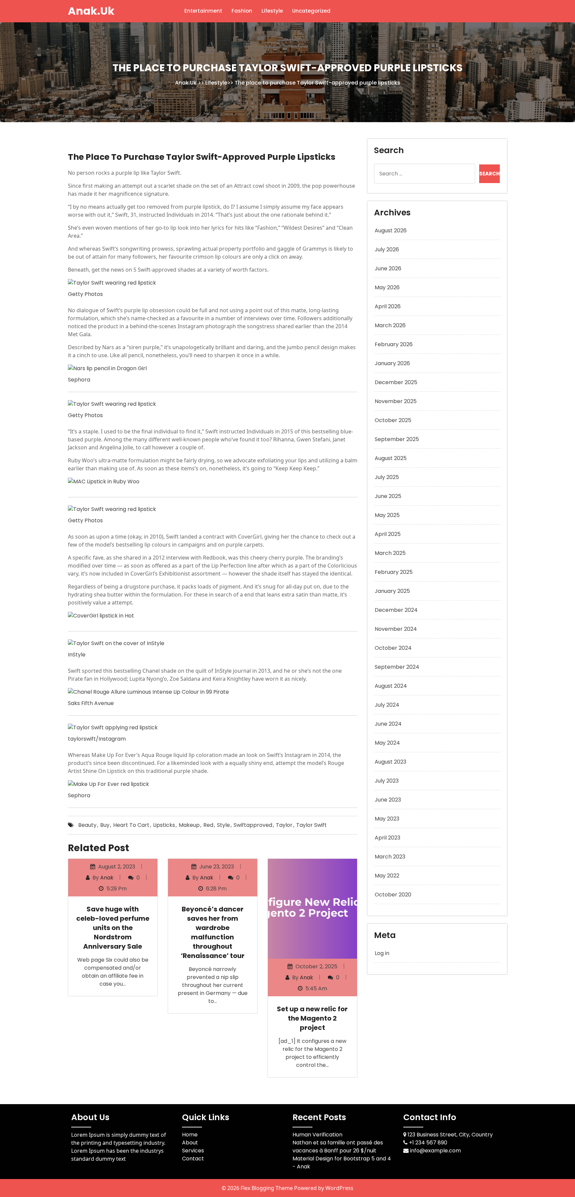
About (190, 1142)
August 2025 (391, 458)
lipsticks (164, 825)
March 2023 (390, 856)
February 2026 (394, 344)
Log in (382, 953)
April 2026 (388, 306)
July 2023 (387, 781)
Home (190, 1134)
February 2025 (394, 572)
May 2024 (387, 743)
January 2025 (392, 591)
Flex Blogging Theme (267, 1188)
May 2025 (387, 515)
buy (104, 825)
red (208, 825)
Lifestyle (272, 10)
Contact (193, 1158)
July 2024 (387, 705)
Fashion (242, 10)
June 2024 (388, 724)
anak (106, 877)
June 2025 (388, 496)
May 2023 (387, 819)
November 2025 (396, 401)
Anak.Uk (91, 10)
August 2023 (390, 762)
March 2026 (390, 325)
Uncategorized (311, 10)
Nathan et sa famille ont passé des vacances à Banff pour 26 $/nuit (337, 1146)
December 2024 (396, 610)
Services (193, 1150)
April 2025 (388, 534)
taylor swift (311, 825)
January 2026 (392, 363)
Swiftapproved (253, 825)
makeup (189, 825)
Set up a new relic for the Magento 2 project (312, 1018)
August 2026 (391, 230)
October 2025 (393, 420)
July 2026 (387, 249)
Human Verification (317, 1134)
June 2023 (388, 800)
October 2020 (393, 894)
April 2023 (387, 837)
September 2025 (397, 439)
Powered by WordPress (323, 1188)
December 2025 (396, 382)
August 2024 (391, 686)
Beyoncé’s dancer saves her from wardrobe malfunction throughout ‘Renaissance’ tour (213, 932)
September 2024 (397, 667)
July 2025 (387, 477)
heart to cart (131, 825)
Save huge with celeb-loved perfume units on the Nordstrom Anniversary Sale (112, 927)
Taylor (284, 825)
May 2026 (387, 287)
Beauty (87, 825)
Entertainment (203, 10)
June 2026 (388, 268)
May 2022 (387, 875)
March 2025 (390, 553)
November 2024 (396, 629)
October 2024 (393, 648)
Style (223, 825)
